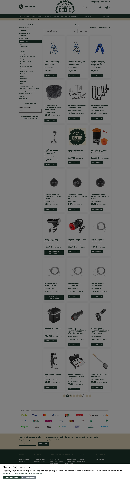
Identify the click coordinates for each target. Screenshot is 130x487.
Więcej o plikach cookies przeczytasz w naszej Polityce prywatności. (23, 473)
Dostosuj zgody (28, 477)
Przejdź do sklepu (12, 477)
